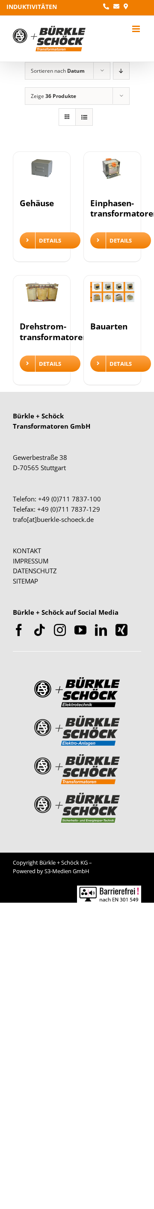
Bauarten (108, 326)
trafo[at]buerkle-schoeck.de (53, 519)
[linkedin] (101, 630)
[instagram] (60, 630)
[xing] (121, 630)
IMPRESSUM (30, 561)
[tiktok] (39, 630)
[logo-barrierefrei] (109, 889)
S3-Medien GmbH (66, 871)
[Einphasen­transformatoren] (112, 173)
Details (50, 240)
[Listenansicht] (84, 117)
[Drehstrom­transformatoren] (41, 297)
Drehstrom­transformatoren (54, 331)
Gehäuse (37, 203)
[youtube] (80, 630)
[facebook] (19, 630)
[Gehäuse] (41, 173)
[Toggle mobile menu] (136, 28)
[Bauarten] (112, 297)
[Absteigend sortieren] (121, 71)
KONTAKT (27, 550)
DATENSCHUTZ (35, 570)
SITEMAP (25, 581)
